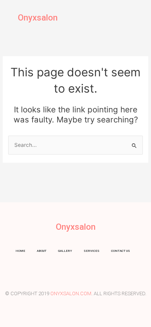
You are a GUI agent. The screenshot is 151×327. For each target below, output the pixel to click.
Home (20, 251)
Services (92, 251)
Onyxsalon (38, 17)
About (41, 251)
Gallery (65, 251)
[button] (139, 17)
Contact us (120, 251)
